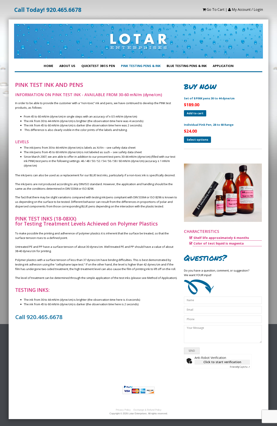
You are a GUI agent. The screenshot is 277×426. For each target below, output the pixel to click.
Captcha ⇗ (240, 366)
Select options (197, 139)
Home (48, 64)
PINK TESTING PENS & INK (141, 64)
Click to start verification (222, 362)
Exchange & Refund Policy (147, 410)
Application (223, 64)
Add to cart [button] (195, 113)
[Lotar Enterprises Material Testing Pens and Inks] (138, 41)
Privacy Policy (123, 410)
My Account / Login (247, 9)
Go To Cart (215, 9)
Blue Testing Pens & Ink (187, 64)
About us (67, 64)
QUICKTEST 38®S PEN (98, 64)
